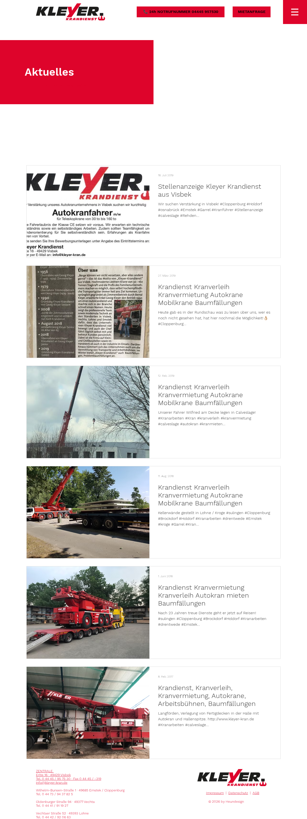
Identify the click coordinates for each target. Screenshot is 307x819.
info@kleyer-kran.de (51, 782)
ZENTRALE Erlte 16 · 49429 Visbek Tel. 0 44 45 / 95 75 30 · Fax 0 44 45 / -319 (68, 775)
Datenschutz (238, 793)
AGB (256, 793)
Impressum (215, 793)
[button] (295, 12)
